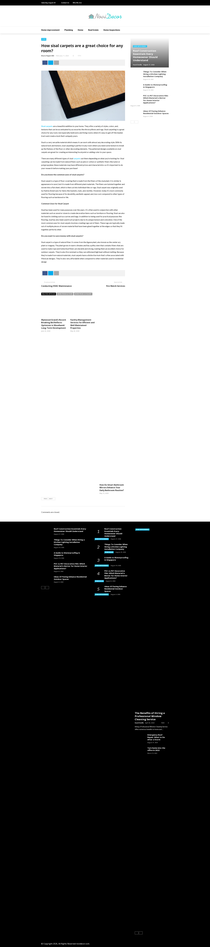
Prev (45, 499)
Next (51, 499)
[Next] (136, 121)
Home (80, 30)
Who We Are (77, 3)
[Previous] (132, 121)
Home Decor (109, 552)
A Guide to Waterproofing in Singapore (155, 85)
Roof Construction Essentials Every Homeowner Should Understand (70, 530)
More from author (65, 294)
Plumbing (68, 30)
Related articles (48, 294)
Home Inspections (111, 30)
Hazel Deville (139, 723)
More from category (83, 294)
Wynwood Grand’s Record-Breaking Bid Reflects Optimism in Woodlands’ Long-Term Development (53, 323)
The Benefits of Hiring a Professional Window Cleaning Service (150, 716)
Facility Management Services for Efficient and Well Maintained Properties (82, 323)
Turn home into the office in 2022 (156, 749)
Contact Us (65, 3)
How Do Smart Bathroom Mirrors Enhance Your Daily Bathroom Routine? (112, 488)
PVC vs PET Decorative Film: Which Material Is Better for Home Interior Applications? (155, 99)
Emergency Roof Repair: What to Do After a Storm (156, 737)
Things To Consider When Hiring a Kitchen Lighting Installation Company (154, 74)
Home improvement (50, 30)
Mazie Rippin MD (47, 56)
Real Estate (93, 30)
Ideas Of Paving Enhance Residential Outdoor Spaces (156, 112)
